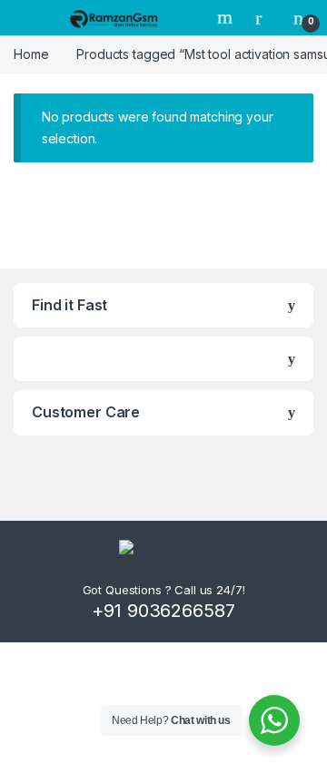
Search (227, 17)
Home (31, 54)
